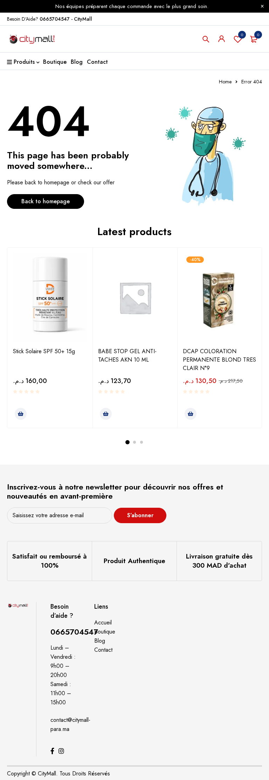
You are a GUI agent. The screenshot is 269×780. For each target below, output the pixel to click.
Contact (103, 650)
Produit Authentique (134, 561)
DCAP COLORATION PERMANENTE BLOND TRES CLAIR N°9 (219, 359)
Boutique (104, 632)
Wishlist (242, 34)
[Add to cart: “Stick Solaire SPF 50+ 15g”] (21, 414)
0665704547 (74, 631)
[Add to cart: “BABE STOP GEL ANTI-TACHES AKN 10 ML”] (106, 414)
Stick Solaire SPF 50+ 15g (44, 351)
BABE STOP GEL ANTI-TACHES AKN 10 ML (127, 355)
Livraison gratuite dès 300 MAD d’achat (219, 561)
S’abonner (140, 515)
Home (225, 81)
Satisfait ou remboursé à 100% (49, 561)
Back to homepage (45, 201)
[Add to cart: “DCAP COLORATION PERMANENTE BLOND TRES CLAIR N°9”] (190, 414)
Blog (99, 641)
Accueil (103, 622)
